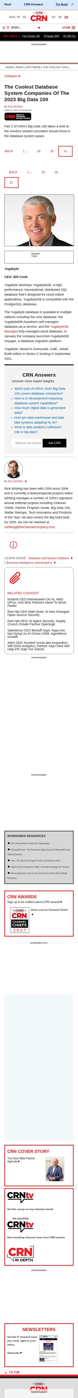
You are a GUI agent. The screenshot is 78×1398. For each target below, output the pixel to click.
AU (24, 17)
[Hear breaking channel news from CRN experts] (20, 1254)
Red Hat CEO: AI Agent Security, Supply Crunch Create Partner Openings (36, 622)
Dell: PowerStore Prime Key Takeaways (30, 843)
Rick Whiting (15, 106)
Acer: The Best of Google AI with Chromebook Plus (35, 860)
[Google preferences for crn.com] (18, 116)
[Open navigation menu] (6, 27)
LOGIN (66, 27)
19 (38, 151)
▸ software (31, 67)
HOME (9, 67)
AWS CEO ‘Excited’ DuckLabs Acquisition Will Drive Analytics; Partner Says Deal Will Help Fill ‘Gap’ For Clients (38, 646)
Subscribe (13, 1352)
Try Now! (62, 4)
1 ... (25, 151)
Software (10, 76)
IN (18, 17)
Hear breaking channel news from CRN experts (36, 1237)
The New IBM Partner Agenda (21, 1160)
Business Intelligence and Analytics (30, 562)
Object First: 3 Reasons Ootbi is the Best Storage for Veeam (40, 867)
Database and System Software (49, 558)
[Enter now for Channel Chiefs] (21, 931)
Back (9, 151)
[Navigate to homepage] (39, 21)
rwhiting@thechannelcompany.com (29, 527)
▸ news (18, 67)
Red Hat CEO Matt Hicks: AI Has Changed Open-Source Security (38, 613)
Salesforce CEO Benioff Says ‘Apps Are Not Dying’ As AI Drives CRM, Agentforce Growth (37, 634)
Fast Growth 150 (31, 36)
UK (60, 17)
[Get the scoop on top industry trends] (20, 1225)
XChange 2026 (51, 36)
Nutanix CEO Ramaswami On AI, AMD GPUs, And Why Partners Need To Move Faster (36, 602)
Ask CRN (54, 443)
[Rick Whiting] (13, 477)
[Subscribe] (48, 1361)
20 (52, 151)
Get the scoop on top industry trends (30, 1209)
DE (53, 17)
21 (65, 151)
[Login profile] (73, 28)
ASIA (12, 17)
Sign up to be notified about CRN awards (33, 901)
